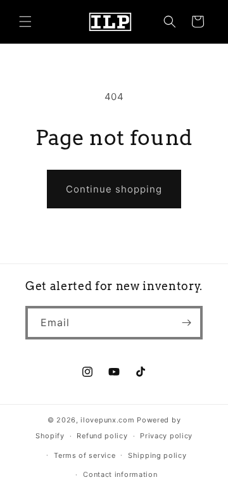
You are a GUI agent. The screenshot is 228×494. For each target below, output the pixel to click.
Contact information (120, 474)
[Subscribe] (186, 322)
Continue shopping (114, 189)
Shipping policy (157, 455)
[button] (25, 21)
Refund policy (102, 435)
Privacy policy (166, 435)
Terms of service (84, 455)
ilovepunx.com (107, 419)
